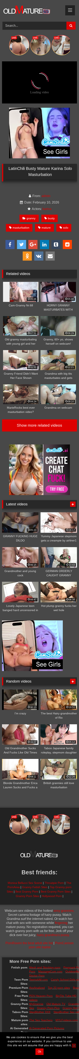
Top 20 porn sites (59, 987)
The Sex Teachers (40, 1020)
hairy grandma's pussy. (53, 935)
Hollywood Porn (52, 896)
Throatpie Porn (54, 882)
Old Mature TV (55, 1004)
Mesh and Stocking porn (44, 967)
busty (51, 218)
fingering (61, 923)
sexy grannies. (63, 910)
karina (47, 209)
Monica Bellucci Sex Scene (25, 882)
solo (65, 227)
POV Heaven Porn (41, 995)
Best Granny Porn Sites (56, 891)
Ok (39, 1051)
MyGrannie (36, 1004)
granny (31, 218)
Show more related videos (39, 425)
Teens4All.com (38, 979)
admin (46, 196)
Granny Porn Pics (48, 1008)
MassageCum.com (50, 971)
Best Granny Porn (26, 891)
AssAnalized (37, 987)
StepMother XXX (39, 1012)
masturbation (21, 227)
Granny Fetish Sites (34, 887)
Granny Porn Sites (27, 896)
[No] (74, 1046)
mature (46, 227)
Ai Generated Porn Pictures (46, 1028)
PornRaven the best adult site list (29, 943)
